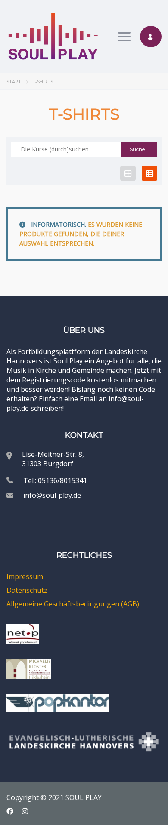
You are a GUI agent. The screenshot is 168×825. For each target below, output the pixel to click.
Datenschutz (26, 590)
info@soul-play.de (52, 495)
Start (13, 81)
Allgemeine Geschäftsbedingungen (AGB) (72, 604)
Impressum (24, 576)
